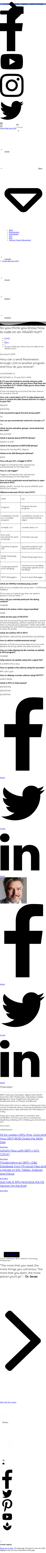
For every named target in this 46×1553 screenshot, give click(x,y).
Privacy (5, 1422)
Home (4, 1412)
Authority (10, 1434)
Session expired (6, 1544)
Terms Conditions (6, 1419)
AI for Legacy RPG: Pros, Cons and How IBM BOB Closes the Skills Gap (23, 1138)
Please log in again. (7, 1548)
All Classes (6, 1414)
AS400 (9, 1430)
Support (5, 1416)
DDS (8, 1450)
